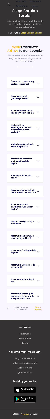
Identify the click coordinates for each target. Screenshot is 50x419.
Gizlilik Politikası (25, 367)
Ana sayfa (13, 32)
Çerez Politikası (25, 372)
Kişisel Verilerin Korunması (25, 363)
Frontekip (25, 414)
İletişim (35, 6)
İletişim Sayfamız (38, 308)
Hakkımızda (25, 333)
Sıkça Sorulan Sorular (25, 358)
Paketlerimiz (22, 6)
